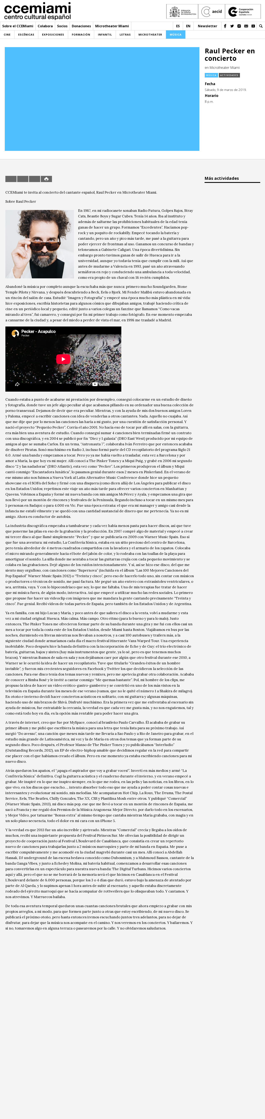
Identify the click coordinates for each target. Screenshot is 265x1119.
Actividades (229, 75)
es (178, 26)
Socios (62, 26)
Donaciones (81, 26)
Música (211, 75)
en (188, 26)
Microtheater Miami (112, 26)
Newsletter (207, 26)
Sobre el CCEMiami (17, 26)
